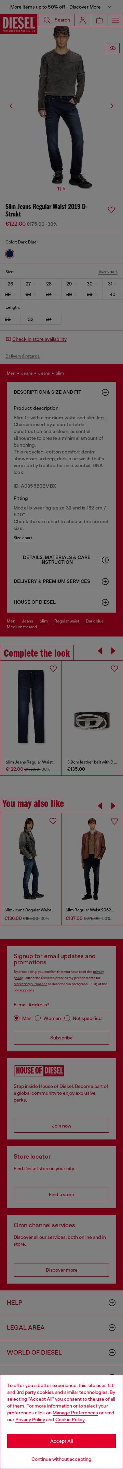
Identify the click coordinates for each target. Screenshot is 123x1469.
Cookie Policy (70, 1419)
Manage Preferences (75, 1412)
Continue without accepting (61, 1459)
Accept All (61, 1441)
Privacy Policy (30, 1419)
